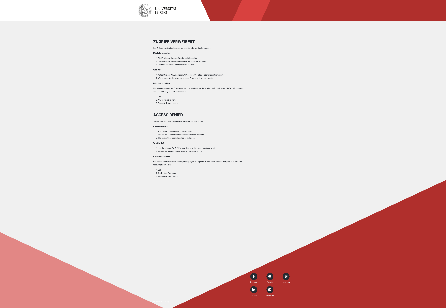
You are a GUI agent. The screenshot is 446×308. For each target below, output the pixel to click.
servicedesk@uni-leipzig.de (195, 88)
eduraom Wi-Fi (170, 148)
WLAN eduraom (177, 75)
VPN (186, 75)
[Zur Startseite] (157, 10)
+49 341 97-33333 (233, 88)
